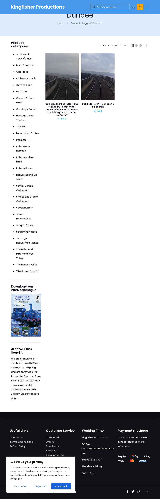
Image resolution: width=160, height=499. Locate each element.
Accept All (61, 486)
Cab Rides (22, 71)
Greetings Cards (25, 109)
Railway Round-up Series (26, 177)
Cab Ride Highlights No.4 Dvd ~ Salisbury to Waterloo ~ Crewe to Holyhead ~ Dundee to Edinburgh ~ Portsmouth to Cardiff (62, 109)
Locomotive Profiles (27, 133)
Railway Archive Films (25, 159)
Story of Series (24, 225)
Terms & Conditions (21, 441)
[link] (112, 45)
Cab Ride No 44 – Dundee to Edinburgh (98, 105)
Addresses (52, 450)
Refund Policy (17, 446)
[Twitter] (133, 491)
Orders (50, 441)
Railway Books (24, 168)
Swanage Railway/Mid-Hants (27, 240)
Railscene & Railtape (23, 148)
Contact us (16, 437)
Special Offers (24, 207)
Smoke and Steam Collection (27, 199)
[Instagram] (138, 491)
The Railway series (26, 264)
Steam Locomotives (23, 216)
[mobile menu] (146, 7)
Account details (55, 455)
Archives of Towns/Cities (24, 56)
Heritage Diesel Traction (25, 118)
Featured (21, 91)
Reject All (41, 486)
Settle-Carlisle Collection (24, 188)
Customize (20, 486)
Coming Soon (24, 85)
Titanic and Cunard (27, 271)
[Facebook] (127, 491)
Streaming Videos (26, 231)
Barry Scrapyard (25, 65)
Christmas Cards (26, 78)
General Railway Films (25, 100)
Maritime (21, 139)
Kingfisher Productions (38, 7)
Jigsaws (20, 126)
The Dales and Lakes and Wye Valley (25, 254)
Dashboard (52, 437)
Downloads (52, 446)
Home (61, 23)
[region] (40, 475)
